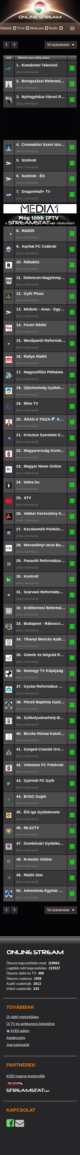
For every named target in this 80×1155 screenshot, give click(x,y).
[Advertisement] (40, 114)
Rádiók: (6, 28)
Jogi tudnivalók (17, 1045)
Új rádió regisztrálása (22, 1017)
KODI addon (19, 1031)
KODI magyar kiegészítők (25, 1076)
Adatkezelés (15, 1038)
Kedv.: (54, 28)
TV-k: (21, 28)
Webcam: (37, 28)
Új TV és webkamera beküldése (30, 1024)
